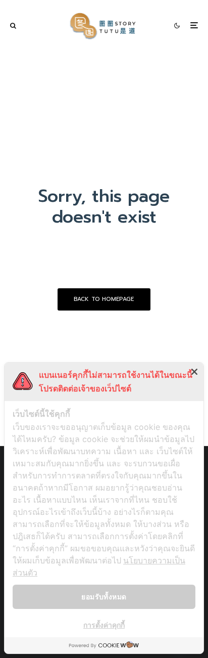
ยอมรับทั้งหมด (103, 596)
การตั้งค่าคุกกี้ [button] (104, 625)
